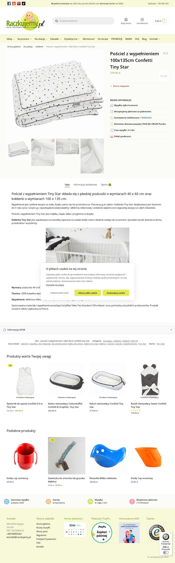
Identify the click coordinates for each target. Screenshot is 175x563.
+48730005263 (14, 533)
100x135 (24, 343)
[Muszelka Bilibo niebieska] (108, 455)
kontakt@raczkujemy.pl (19, 537)
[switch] (166, 552)
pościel (111, 343)
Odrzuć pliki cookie (87, 292)
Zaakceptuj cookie (116, 292)
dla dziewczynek (59, 343)
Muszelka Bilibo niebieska (103, 478)
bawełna (33, 343)
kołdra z (103, 343)
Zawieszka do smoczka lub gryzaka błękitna (66, 480)
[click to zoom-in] (55, 93)
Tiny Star (142, 343)
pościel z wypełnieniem (126, 343)
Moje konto (126, 23)
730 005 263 (162, 3)
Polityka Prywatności (46, 539)
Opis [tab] (67, 184)
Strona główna (14, 46)
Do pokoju (28, 46)
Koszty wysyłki (43, 527)
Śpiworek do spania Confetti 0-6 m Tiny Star (25, 405)
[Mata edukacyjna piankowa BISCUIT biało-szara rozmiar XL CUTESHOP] (167, 53)
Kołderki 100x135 (130, 341)
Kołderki (39, 46)
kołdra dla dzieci (75, 343)
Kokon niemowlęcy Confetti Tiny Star (106, 405)
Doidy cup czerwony (17, 478)
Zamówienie (142, 23)
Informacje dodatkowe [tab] (85, 184)
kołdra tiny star (91, 343)
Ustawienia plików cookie (59, 293)
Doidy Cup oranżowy (142, 478)
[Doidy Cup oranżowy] (149, 455)
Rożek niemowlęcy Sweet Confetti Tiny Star (148, 405)
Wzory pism (42, 531)
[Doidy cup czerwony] (25, 455)
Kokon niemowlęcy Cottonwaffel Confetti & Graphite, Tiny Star (65, 405)
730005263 (146, 117)
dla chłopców (44, 343)
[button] (160, 21)
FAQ (38, 542)
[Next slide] (99, 94)
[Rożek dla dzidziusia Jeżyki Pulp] (164, 53)
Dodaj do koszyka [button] (25, 487)
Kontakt (40, 546)
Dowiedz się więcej (55, 284)
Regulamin (41, 535)
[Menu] (170, 533)
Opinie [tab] (105, 184)
